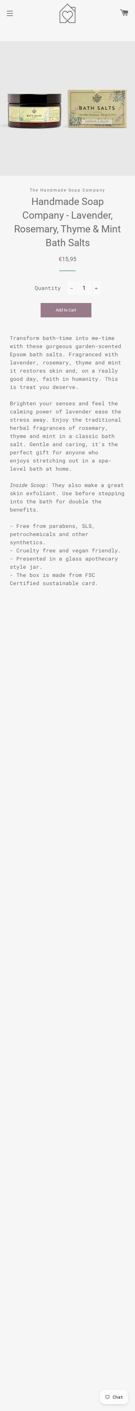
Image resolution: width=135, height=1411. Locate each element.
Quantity (48, 287)
